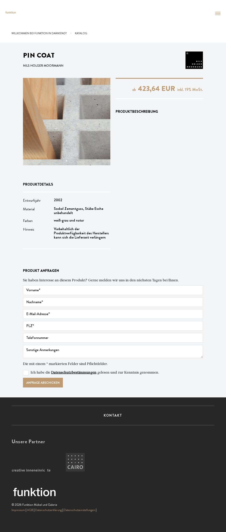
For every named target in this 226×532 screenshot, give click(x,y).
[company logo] (11, 12)
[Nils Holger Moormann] (189, 60)
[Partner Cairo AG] (75, 462)
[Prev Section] (32, 121)
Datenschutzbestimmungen (73, 372)
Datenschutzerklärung (48, 510)
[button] (218, 13)
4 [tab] (71, 161)
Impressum (18, 510)
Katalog (81, 33)
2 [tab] (62, 161)
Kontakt (113, 415)
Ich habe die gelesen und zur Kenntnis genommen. (95, 372)
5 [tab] (75, 161)
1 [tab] (58, 161)
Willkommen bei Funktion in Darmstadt (39, 33)
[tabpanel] (66, 121)
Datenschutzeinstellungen (79, 510)
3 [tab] (66, 161)
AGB (30, 510)
